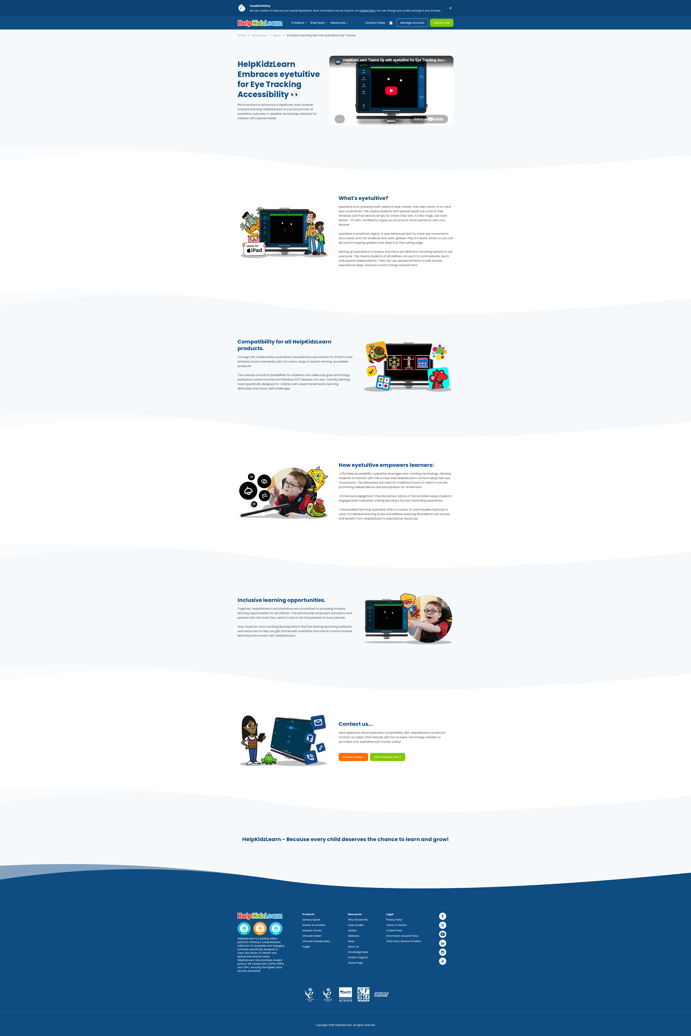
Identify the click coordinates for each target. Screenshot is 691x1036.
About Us (353, 946)
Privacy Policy (394, 919)
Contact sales (352, 757)
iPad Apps (317, 23)
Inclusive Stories (312, 930)
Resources (338, 23)
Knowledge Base (358, 952)
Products (298, 23)
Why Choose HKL (358, 919)
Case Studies (356, 925)
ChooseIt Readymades (316, 941)
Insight (306, 946)
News (277, 35)
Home (242, 35)
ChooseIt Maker (311, 936)
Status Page (355, 963)
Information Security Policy (402, 936)
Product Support (358, 957)
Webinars (353, 936)
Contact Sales (375, 23)
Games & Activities (313, 925)
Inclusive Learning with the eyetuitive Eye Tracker (321, 35)
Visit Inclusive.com (386, 757)
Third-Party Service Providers (403, 941)
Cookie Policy (367, 10)
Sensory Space (311, 919)
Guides (352, 930)
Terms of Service (396, 925)
